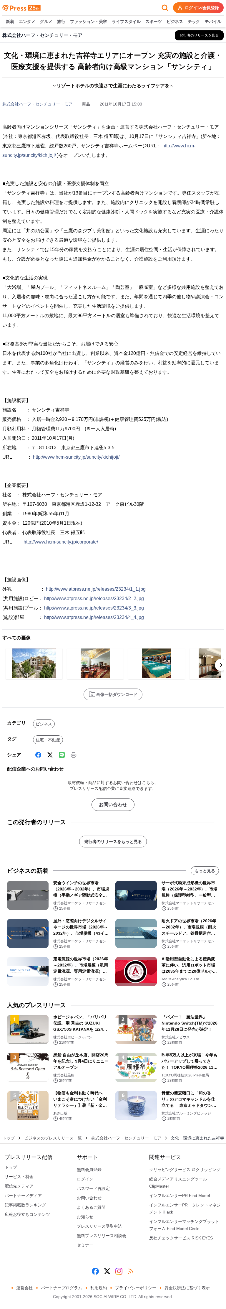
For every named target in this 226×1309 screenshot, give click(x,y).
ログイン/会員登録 (202, 7)
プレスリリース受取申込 (99, 1226)
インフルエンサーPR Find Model (179, 1195)
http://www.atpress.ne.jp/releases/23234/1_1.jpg (96, 589)
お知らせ (85, 1216)
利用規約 (98, 1287)
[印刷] (74, 755)
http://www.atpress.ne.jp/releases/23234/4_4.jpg (94, 617)
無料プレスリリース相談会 (101, 1235)
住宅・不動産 (48, 739)
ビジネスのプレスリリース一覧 (53, 1138)
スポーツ (153, 21)
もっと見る (205, 870)
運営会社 (24, 1287)
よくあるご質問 (91, 1207)
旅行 (61, 21)
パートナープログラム (61, 1287)
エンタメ (27, 21)
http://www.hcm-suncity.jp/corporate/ (61, 541)
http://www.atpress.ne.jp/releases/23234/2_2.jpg (94, 598)
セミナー (85, 1245)
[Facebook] (38, 755)
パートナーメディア (23, 1195)
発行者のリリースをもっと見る (113, 841)
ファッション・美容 (88, 21)
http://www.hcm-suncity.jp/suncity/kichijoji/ (76, 457)
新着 (10, 21)
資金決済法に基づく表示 (187, 1287)
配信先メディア (19, 1186)
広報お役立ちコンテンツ (27, 1214)
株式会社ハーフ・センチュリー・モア (37, 104)
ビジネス (175, 21)
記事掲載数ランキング (25, 1205)
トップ (8, 1138)
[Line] (62, 755)
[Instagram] (118, 1271)
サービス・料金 (19, 1176)
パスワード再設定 (93, 1188)
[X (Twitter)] (50, 755)
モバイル (213, 21)
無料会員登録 (89, 1169)
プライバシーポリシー (135, 1287)
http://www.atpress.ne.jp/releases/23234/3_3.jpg (94, 607)
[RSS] (130, 1271)
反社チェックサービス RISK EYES (181, 1238)
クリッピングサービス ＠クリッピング (184, 1169)
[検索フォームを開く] (164, 7)
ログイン (85, 1179)
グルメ (46, 21)
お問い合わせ (113, 804)
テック (194, 21)
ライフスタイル (126, 21)
